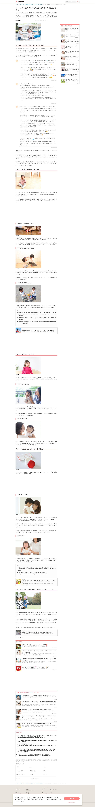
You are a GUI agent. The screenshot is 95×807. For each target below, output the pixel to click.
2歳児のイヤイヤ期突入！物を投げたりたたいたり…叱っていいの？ (37, 632)
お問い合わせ (28, 793)
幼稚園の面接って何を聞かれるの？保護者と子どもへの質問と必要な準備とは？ (72, 69)
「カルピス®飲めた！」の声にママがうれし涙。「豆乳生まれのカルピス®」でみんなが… (39, 651)
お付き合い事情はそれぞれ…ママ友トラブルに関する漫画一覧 (72, 35)
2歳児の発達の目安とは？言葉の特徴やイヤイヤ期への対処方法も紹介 (38, 330)
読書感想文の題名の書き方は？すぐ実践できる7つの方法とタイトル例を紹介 (72, 30)
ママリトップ (18, 789)
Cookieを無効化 (71, 802)
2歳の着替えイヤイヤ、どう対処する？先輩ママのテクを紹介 (36, 709)
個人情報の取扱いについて (30, 790)
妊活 (42, 789)
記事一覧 (17, 792)
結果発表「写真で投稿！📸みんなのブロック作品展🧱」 (35, 645)
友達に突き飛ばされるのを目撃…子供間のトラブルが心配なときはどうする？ (39, 581)
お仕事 (51, 790)
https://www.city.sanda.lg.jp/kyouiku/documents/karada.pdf (44, 321)
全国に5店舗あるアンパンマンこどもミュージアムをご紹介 (71, 75)
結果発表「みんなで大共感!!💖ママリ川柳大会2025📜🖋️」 (36, 667)
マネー (51, 793)
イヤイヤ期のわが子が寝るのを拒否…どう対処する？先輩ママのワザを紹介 (39, 702)
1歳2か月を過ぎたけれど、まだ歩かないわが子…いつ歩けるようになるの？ (72, 81)
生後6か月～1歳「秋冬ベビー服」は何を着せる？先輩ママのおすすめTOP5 (72, 41)
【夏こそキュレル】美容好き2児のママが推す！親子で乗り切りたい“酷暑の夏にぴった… (39, 659)
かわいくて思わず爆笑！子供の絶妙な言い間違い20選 (72, 52)
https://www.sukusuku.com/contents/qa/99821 (28, 574)
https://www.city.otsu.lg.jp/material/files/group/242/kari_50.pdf (38, 317)
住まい (51, 792)
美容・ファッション (53, 789)
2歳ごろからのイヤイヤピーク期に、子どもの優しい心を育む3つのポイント (39, 716)
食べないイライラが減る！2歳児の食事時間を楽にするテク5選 (36, 723)
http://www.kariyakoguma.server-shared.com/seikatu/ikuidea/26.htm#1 (37, 314)
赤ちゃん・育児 (44, 793)
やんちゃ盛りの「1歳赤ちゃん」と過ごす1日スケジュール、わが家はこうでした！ (71, 58)
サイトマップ (18, 790)
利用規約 (27, 792)
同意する (72, 798)
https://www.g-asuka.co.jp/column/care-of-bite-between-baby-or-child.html (34, 568)
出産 (42, 792)
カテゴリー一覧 (18, 793)
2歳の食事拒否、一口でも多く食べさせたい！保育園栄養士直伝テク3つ (38, 695)
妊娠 (42, 790)
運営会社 (27, 789)
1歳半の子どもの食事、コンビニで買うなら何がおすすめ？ (71, 63)
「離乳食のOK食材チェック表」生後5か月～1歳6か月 (71, 47)
